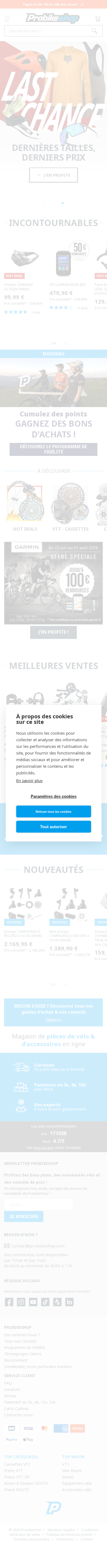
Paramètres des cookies (54, 796)
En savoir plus (29, 780)
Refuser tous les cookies (53, 811)
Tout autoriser (53, 826)
